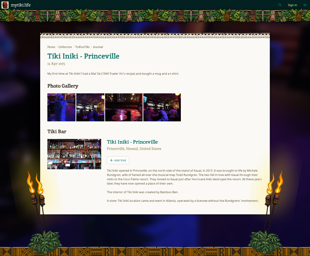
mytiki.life (21, 5)
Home (51, 47)
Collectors (65, 47)
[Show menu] (305, 5)
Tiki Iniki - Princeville (83, 56)
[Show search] (280, 5)
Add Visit (120, 160)
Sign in (292, 5)
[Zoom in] (61, 107)
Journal (98, 47)
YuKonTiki (82, 47)
